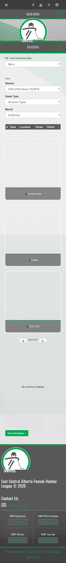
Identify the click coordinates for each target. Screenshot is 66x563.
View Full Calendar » (17, 433)
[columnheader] (7, 127)
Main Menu (33, 14)
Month (9, 109)
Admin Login (33, 557)
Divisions (33, 47)
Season (9, 83)
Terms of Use (35, 551)
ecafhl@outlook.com (18, 505)
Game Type (12, 96)
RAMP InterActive (15, 551)
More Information (18, 522)
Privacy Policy (52, 551)
